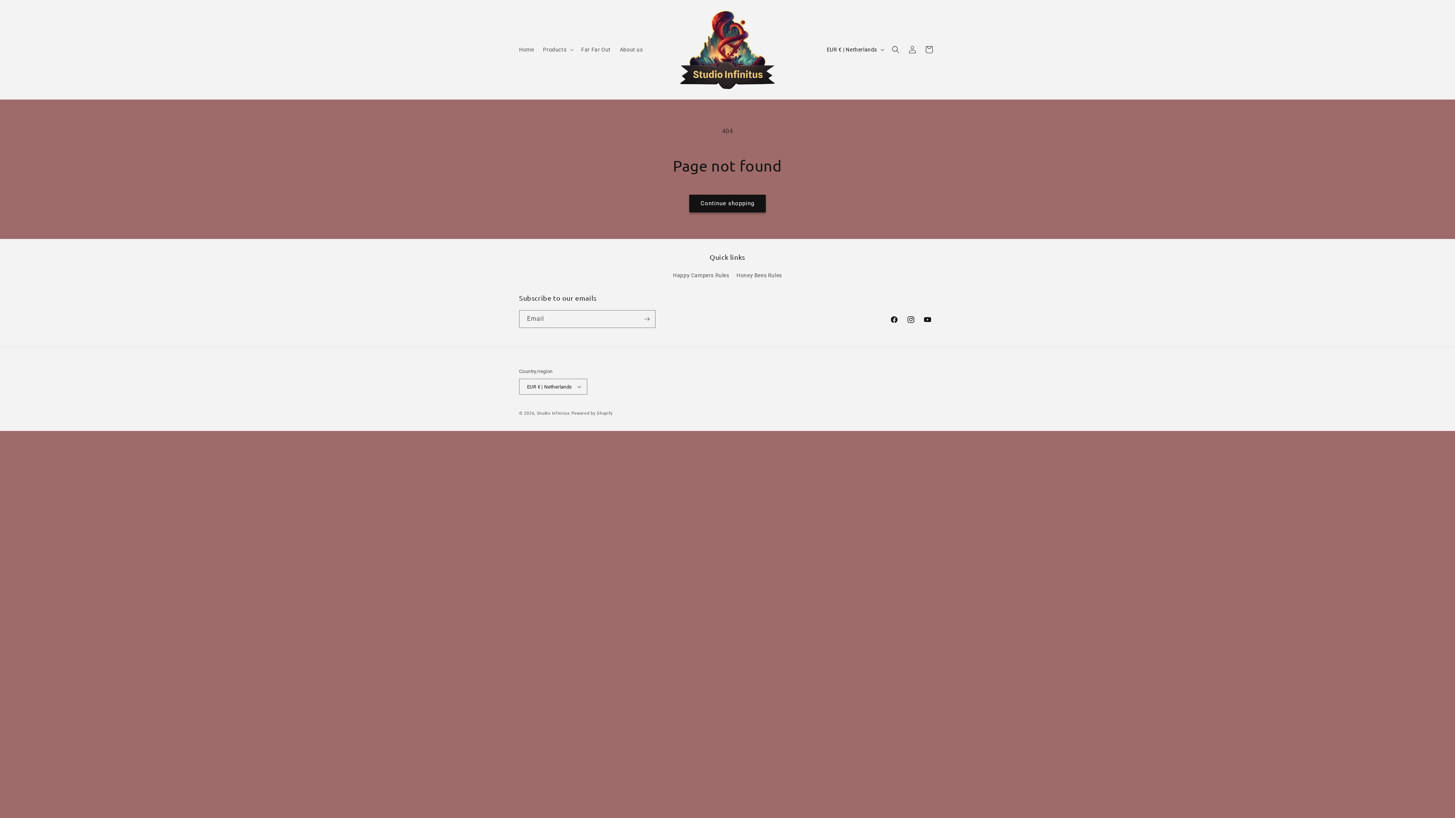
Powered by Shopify (592, 413)
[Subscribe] (646, 319)
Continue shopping (727, 203)
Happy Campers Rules (701, 275)
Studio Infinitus (553, 413)
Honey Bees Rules (759, 275)
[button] (557, 50)
